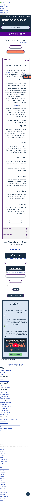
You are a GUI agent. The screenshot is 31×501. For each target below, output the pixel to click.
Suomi (2, 475)
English (2, 449)
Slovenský (3, 486)
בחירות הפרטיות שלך (6, 429)
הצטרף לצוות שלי (5, 398)
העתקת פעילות (15, 27)
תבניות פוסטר (4, 414)
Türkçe (2, 478)
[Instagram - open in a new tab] (1, 438)
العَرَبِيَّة (2, 465)
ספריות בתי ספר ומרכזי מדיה (8, 406)
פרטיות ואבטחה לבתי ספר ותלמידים (10, 425)
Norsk (2, 476)
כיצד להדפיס (3, 374)
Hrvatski (2, 490)
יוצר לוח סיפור (4, 372)
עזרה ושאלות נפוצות (5, 370)
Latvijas (2, 498)
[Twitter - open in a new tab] (1, 440)
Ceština (2, 484)
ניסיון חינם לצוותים (5, 392)
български (3, 492)
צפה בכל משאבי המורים (15, 295)
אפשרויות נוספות (23, 42)
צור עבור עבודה (4, 396)
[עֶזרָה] (28, 494)
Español (2, 451)
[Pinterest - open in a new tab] (1, 443)
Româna (3, 482)
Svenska (2, 473)
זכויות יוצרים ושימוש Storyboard (9, 419)
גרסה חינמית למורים (5, 403)
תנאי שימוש (3, 421)
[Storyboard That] (5, 2)
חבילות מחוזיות (4, 404)
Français (2, 453)
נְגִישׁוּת (2, 427)
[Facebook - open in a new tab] (1, 436)
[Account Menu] (3, 14)
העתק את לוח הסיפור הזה (15, 51)
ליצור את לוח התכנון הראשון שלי (15, 364)
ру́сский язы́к (4, 469)
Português (3, 461)
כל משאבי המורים (9, 16)
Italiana (2, 457)
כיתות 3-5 (17, 16)
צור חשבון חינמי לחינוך (16, 34)
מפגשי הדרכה (3, 408)
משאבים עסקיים (4, 394)
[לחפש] (6, 6)
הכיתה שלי (3, 385)
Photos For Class (5, 387)
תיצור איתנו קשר (4, 381)
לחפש (15, 289)
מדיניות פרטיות (4, 423)
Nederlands (3, 459)
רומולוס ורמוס (24, 16)
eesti (1, 500)
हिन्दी (1, 467)
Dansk (2, 471)
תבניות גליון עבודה (5, 412)
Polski (2, 480)
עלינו (1, 379)
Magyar (2, 488)
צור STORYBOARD (15, 354)
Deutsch (2, 455)
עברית (1, 463)
